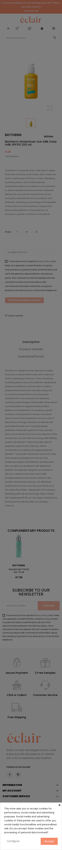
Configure (13, 841)
